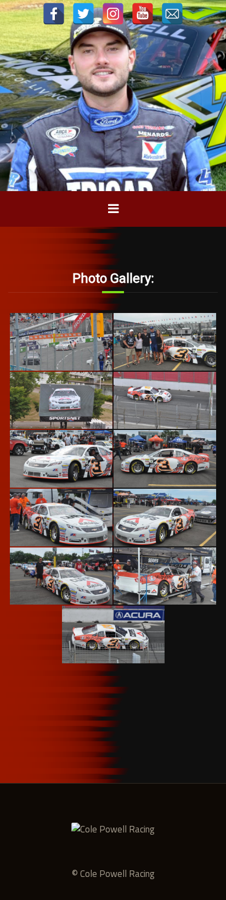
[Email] (172, 14)
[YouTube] (143, 14)
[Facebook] (54, 14)
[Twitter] (83, 14)
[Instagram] (113, 14)
